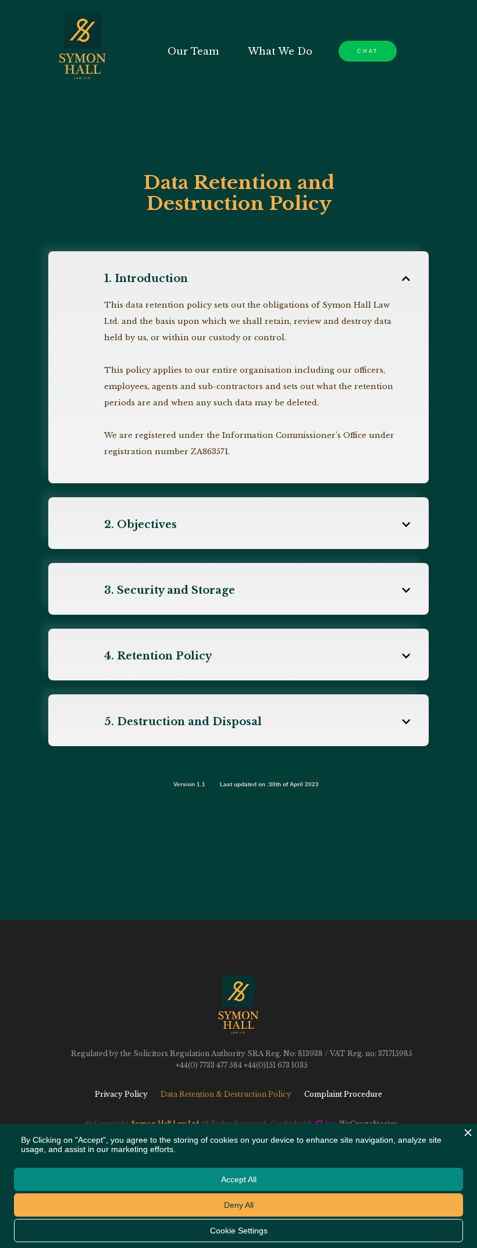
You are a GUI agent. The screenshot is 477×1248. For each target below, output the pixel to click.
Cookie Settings (239, 1230)
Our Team (193, 51)
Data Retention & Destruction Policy (226, 1094)
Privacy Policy (121, 1094)
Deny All (239, 1205)
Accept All (239, 1179)
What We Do (280, 51)
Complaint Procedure (343, 1094)
